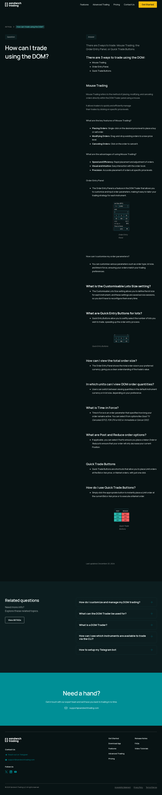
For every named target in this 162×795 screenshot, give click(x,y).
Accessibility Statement (123, 787)
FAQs (137, 743)
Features (84, 4)
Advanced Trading (101, 4)
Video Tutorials (141, 748)
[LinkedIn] (11, 771)
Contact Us (129, 4)
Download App (114, 743)
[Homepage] (13, 5)
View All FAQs (14, 620)
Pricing (117, 4)
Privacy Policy (138, 787)
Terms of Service (151, 787)
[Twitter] (6, 771)
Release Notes (141, 738)
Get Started (113, 738)
